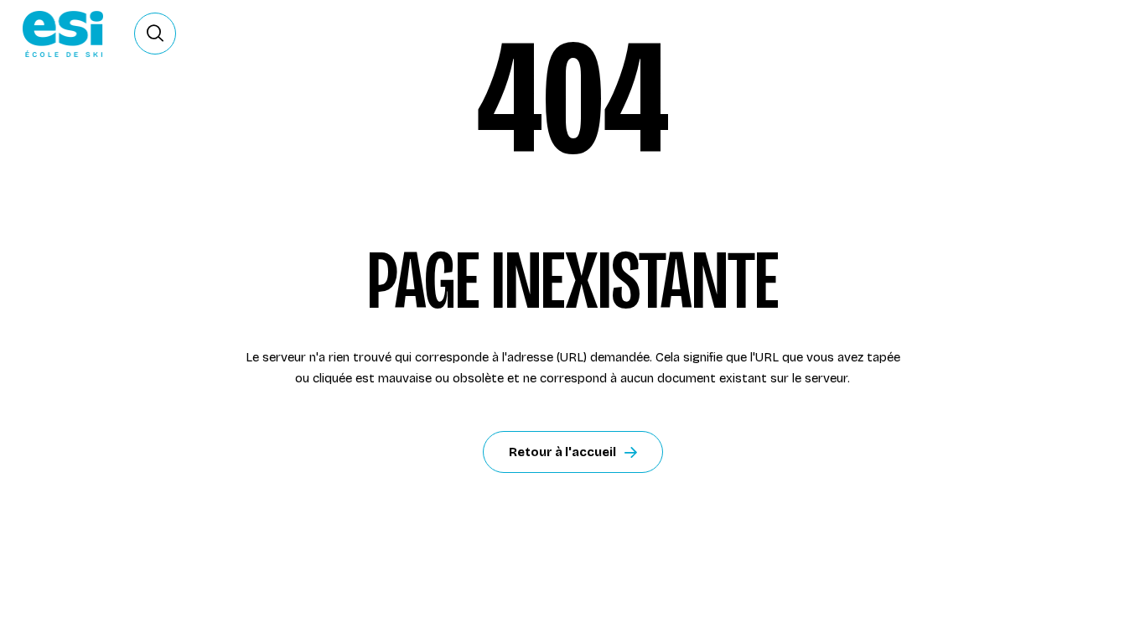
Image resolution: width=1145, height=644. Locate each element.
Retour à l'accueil (562, 452)
